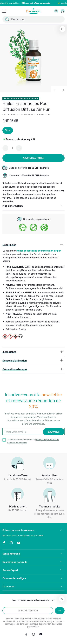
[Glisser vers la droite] (63, 90)
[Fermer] (60, 19)
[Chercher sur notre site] (7, 19)
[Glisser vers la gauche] (55, 90)
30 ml (7, 130)
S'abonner (54, 431)
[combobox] (30, 19)
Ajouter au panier (33, 157)
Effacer (53, 19)
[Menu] (4, 11)
